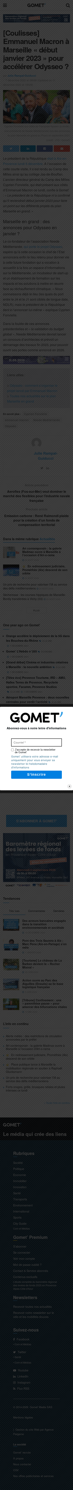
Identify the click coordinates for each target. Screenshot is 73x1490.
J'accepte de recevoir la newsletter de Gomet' (35, 751)
